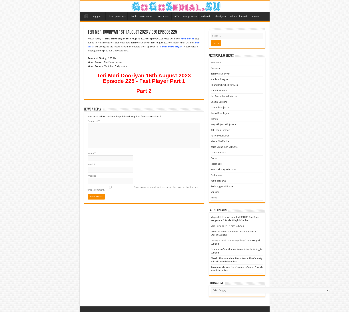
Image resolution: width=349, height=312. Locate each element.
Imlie (176, 16)
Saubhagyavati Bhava (222, 186)
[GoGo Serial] (174, 5)
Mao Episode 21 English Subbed (227, 226)
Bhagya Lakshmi (219, 101)
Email (91, 164)
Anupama (216, 62)
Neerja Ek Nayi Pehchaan (223, 169)
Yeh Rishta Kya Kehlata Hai (224, 96)
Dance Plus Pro (218, 152)
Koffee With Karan (220, 135)
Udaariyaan (220, 16)
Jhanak (214, 118)
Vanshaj (215, 192)
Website (92, 175)
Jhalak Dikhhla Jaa (220, 113)
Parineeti (205, 16)
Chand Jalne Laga (117, 16)
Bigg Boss (98, 16)
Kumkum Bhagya (219, 79)
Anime (255, 16)
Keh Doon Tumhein (220, 130)
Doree (214, 158)
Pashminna (216, 175)
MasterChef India (220, 141)
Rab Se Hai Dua (218, 180)
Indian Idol (216, 163)
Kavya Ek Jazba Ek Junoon (223, 124)
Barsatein (215, 68)
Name (92, 153)
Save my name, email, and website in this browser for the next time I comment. (143, 188)
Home (86, 16)
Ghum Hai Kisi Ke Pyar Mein (224, 85)
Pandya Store (190, 16)
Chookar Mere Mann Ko (142, 16)
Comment (94, 121)
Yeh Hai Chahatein (239, 16)
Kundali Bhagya (219, 90)
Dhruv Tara (164, 16)
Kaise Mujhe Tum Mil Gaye (224, 147)
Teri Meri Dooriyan (220, 73)
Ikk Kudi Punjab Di (220, 107)
